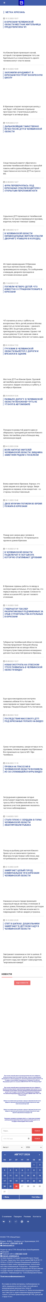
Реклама (27, 1217)
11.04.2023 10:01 (11, 816)
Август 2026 (22, 1154)
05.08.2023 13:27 (11, 661)
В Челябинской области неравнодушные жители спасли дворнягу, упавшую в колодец (23, 236)
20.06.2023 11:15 (11, 763)
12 (16, 1176)
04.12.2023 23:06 (11, 446)
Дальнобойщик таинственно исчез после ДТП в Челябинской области (23, 129)
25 (10, 1186)
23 (40, 1181)
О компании (7, 1217)
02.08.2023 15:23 (11, 715)
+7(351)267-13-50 (20, 1254)
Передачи (18, 1217)
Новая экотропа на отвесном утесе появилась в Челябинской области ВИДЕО (23, 667)
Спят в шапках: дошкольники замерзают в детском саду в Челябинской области (21, 926)
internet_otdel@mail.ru (10, 1256)
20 (22, 1181)
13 (22, 1176)
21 (28, 1181)
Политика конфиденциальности (12, 1276)
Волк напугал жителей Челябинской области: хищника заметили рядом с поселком (23, 452)
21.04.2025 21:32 (11, 283)
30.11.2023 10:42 (11, 500)
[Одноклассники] (10, 1221)
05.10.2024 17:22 (11, 345)
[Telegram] (16, 1221)
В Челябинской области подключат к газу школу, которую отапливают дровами (23, 555)
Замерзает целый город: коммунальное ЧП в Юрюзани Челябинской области (21, 873)
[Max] (22, 1221)
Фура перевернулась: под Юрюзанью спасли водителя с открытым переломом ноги (22, 188)
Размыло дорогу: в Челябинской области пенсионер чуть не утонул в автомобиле (23, 402)
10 (5, 1176)
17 (5, 1181)
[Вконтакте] (4, 1221)
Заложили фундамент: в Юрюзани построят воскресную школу (23, 75)
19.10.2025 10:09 (11, 69)
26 (16, 1186)
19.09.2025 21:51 (11, 123)
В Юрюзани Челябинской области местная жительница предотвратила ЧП (22, 24)
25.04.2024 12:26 (11, 396)
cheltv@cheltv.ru (8, 1245)
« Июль (6, 1197)
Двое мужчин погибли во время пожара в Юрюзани (23, 505)
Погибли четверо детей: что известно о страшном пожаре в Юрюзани (23, 289)
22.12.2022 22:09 (11, 867)
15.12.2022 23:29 (11, 920)
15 (34, 1176)
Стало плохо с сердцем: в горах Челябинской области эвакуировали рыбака (23, 822)
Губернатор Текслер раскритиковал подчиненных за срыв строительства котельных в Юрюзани (23, 613)
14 (28, 1176)
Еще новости (22, 983)
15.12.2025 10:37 (11, 18)
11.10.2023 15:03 (11, 605)
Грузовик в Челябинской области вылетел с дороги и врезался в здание (21, 351)
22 (34, 1181)
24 (5, 1186)
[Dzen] (28, 1221)
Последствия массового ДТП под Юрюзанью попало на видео (23, 719)
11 (10, 1176)
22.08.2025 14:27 (11, 182)
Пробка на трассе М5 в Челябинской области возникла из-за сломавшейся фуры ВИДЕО (23, 769)
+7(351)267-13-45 (16, 1243)
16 (40, 1176)
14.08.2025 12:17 (11, 230)
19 (16, 1181)
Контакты (37, 1217)
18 (10, 1181)
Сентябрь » (36, 1197)
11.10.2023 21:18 (11, 549)
